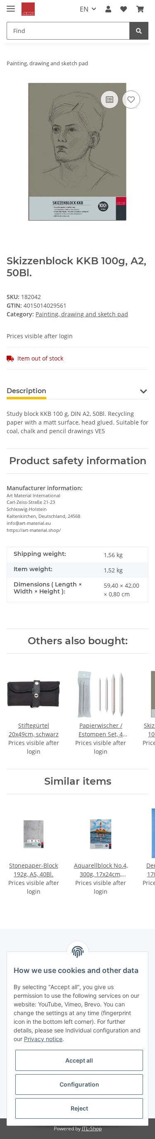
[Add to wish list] (131, 99)
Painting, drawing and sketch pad (82, 314)
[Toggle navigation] (11, 5)
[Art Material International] (28, 9)
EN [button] (84, 9)
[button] (108, 9)
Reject (79, 1108)
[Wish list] (123, 9)
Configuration (79, 1084)
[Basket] (140, 9)
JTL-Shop (92, 1128)
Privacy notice (43, 1038)
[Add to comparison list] (109, 99)
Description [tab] (26, 391)
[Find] (138, 31)
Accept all (79, 1060)
